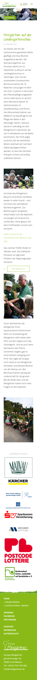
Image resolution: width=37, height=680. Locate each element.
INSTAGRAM (10, 619)
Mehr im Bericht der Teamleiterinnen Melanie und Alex (17, 238)
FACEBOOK (9, 616)
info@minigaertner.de (14, 669)
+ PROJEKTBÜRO (12, 602)
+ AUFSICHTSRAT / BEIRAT (16, 605)
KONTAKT (9, 626)
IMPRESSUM (10, 630)
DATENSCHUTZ (11, 633)
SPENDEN (8, 612)
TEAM (6, 598)
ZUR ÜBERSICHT (18, 269)
